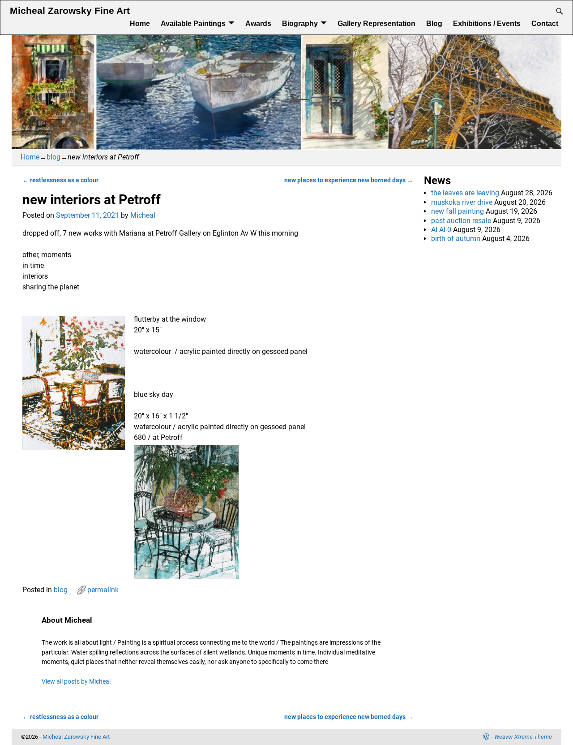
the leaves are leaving (465, 193)
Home (140, 23)
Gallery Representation (376, 23)
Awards (258, 23)
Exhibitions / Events (487, 23)
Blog (434, 23)
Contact (544, 23)
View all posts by (76, 681)
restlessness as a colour (60, 180)
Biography (300, 23)
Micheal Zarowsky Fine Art (70, 10)
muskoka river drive (461, 202)
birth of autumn (455, 238)
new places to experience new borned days (348, 180)
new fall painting (457, 211)
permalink (103, 590)
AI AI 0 (441, 229)
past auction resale (461, 220)
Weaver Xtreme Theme (523, 736)
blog (53, 157)
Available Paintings (193, 23)
